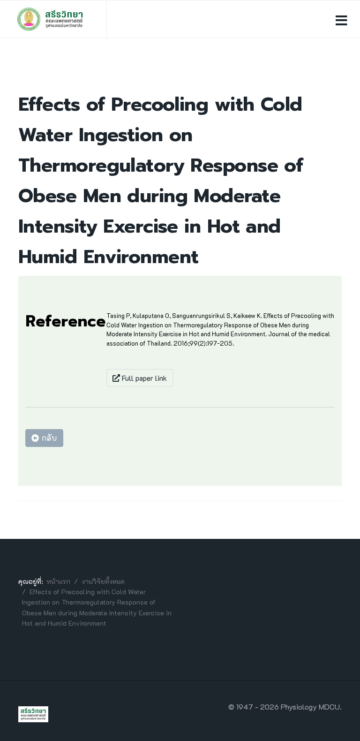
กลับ (48, 438)
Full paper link (143, 378)
